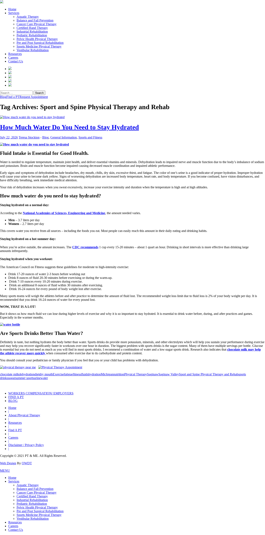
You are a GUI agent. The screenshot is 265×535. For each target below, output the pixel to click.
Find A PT (15, 430)
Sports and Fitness (90, 137)
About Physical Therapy (24, 415)
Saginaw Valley (168, 374)
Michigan (107, 374)
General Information (63, 137)
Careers (13, 57)
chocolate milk (9, 374)
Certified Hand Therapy (32, 28)
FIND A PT (16, 397)
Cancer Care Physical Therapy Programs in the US (206, 384)
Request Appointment (33, 97)
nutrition (118, 374)
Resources (15, 54)
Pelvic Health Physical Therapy (37, 39)
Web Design (8, 463)
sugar (11, 378)
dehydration (27, 374)
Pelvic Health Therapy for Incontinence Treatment (86, 384)
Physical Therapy (135, 374)
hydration (94, 374)
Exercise (58, 374)
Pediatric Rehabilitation (32, 35)
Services (13, 13)
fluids (84, 374)
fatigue (68, 374)
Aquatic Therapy (28, 16)
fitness (77, 374)
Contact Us (15, 61)
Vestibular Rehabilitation (33, 50)
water (44, 378)
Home (12, 9)
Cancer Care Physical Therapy (37, 24)
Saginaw (152, 374)
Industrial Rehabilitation (32, 31)
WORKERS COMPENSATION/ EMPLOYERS (40, 393)
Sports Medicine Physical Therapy (39, 46)
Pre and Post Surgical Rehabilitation (40, 42)
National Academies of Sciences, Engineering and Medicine (64, 213)
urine (37, 378)
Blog (3, 97)
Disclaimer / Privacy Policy (26, 445)
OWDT (27, 463)
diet (37, 374)
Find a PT (12, 97)
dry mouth (46, 374)
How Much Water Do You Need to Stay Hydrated (69, 127)
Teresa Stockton (29, 137)
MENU (5, 470)
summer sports (24, 378)
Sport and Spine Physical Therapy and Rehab (208, 374)
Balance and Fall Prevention (35, 20)
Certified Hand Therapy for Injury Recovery (146, 384)
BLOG (13, 400)
